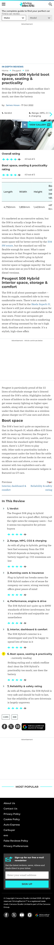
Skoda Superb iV (40, 304)
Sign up (27, 884)
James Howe (13, 105)
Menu (3, 4)
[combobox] (3, 18)
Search (50, 4)
